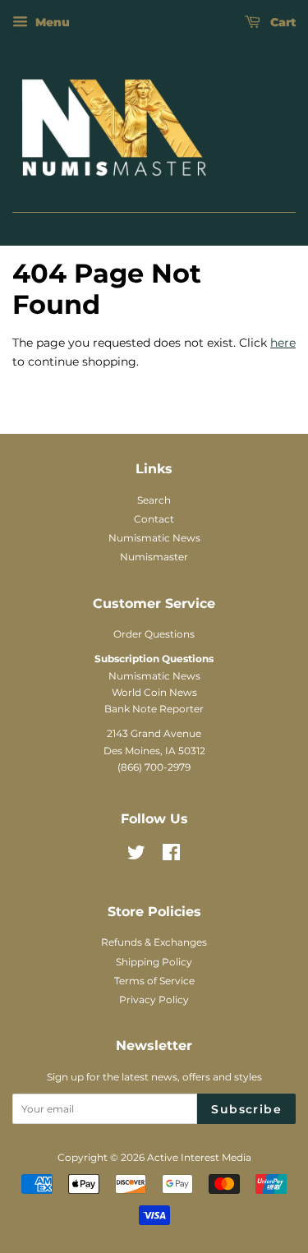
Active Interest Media (199, 1157)
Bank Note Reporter (154, 709)
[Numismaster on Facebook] (171, 856)
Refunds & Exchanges (154, 942)
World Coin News (154, 692)
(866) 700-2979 (154, 767)
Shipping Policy (154, 962)
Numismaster (154, 556)
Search (154, 500)
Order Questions (154, 634)
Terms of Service (154, 980)
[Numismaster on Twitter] (136, 856)
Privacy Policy (154, 999)
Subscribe (246, 1109)
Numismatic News (154, 538)
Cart (281, 22)
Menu (51, 22)
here (283, 342)
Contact (154, 519)
